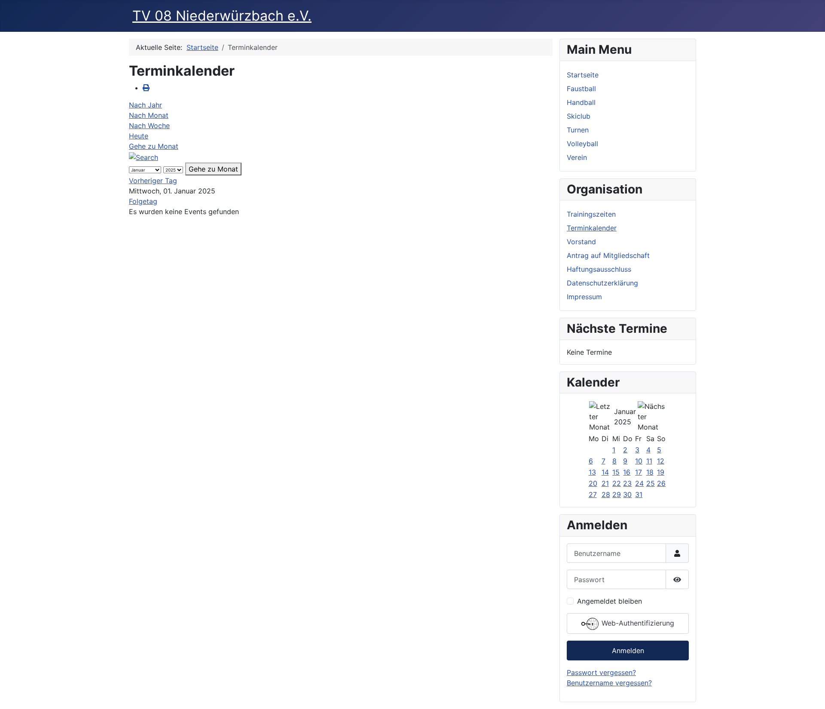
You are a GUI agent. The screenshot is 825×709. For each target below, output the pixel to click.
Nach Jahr (145, 105)
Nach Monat (148, 115)
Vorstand (581, 241)
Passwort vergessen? (601, 672)
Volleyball (582, 143)
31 (638, 494)
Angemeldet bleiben (609, 601)
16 (626, 472)
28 (606, 494)
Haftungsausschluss (599, 269)
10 (638, 461)
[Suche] (143, 156)
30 (627, 494)
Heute (138, 136)
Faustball (581, 88)
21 (605, 483)
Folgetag (143, 201)
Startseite (583, 75)
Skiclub (578, 116)
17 (638, 472)
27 (593, 494)
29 (616, 494)
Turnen (578, 130)
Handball (581, 102)
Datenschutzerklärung (602, 283)
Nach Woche (149, 125)
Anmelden (628, 650)
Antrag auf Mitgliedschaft (608, 255)
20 (593, 483)
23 (627, 483)
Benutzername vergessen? (609, 682)
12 (660, 461)
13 (592, 472)
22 (616, 483)
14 (605, 472)
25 (650, 483)
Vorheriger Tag (153, 180)
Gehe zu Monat (153, 146)
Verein (577, 157)
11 (649, 461)
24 (639, 483)
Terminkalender (592, 228)
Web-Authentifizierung (636, 623)
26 (661, 483)
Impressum (584, 296)
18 (650, 472)
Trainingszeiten (591, 214)
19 (660, 472)
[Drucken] (146, 87)
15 (616, 472)
